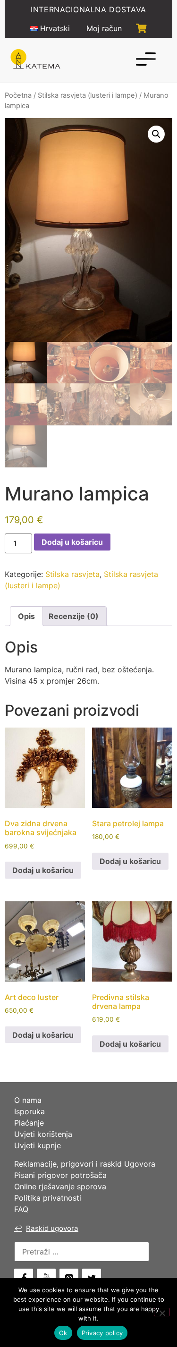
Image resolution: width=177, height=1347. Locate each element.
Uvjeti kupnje (37, 1145)
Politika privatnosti (47, 1198)
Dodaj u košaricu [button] (43, 870)
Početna (18, 95)
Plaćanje (29, 1122)
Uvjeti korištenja (43, 1134)
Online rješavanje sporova (60, 1186)
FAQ (21, 1209)
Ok (63, 1333)
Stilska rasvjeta (72, 574)
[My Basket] (141, 28)
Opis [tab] (26, 616)
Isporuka (29, 1111)
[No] (162, 1312)
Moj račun (104, 28)
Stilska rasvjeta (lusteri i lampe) (87, 95)
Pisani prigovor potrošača (60, 1175)
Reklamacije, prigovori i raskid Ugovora (84, 1164)
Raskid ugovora (46, 1228)
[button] (156, 134)
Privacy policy (102, 1333)
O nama (28, 1100)
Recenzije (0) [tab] (74, 616)
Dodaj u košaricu (72, 542)
